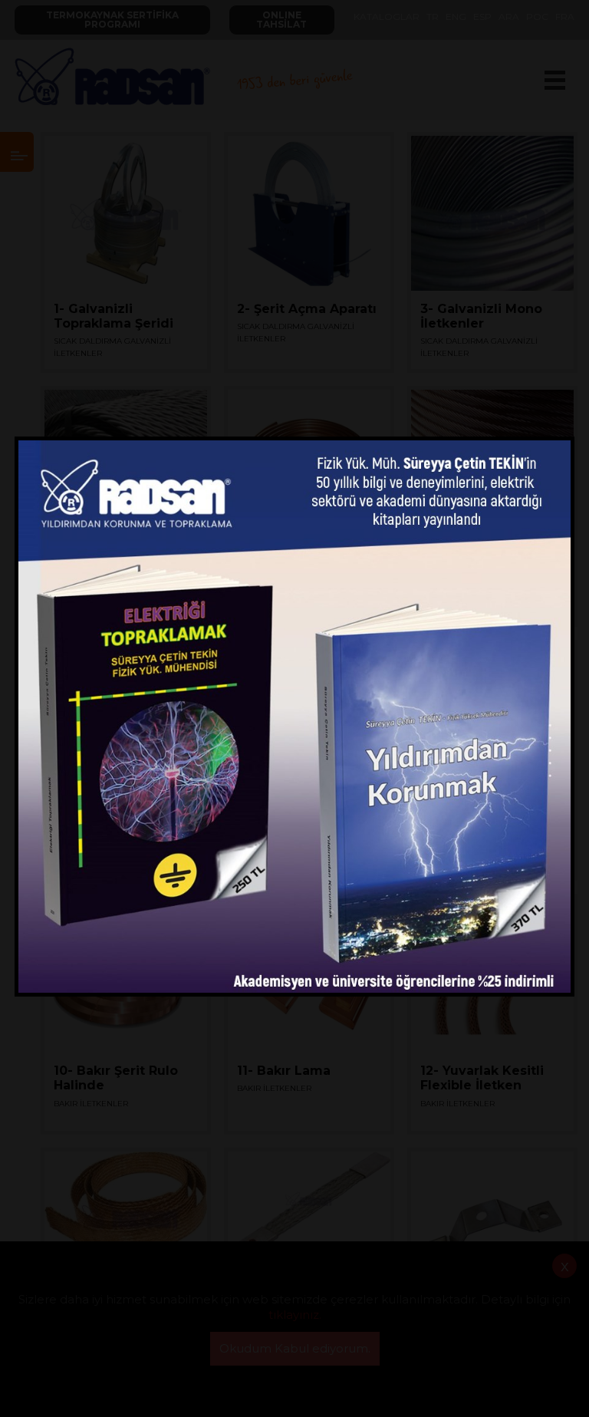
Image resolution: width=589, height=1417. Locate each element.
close (556, 447)
